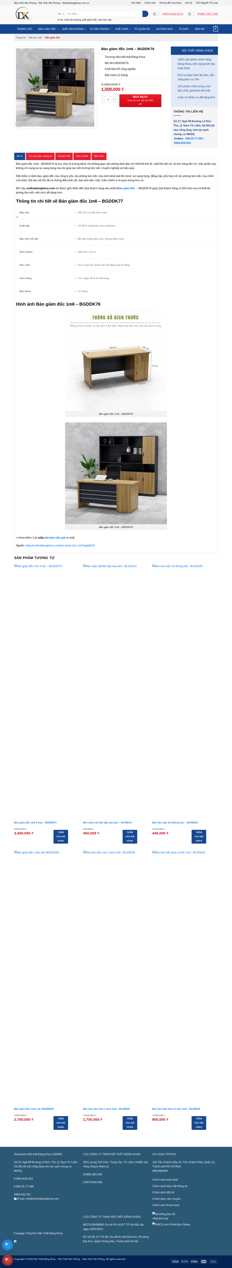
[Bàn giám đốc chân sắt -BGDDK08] (47, 977)
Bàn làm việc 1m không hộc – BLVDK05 (175, 822)
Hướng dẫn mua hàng (170, 3)
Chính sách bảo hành (165, 1179)
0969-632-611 (22, 1194)
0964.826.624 (182, 143)
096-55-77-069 (25, 1186)
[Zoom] (18, 124)
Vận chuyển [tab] (82, 156)
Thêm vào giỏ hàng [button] (60, 836)
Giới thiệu (136, 3)
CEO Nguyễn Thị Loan (207, 3)
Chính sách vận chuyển (166, 1198)
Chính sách (150, 3)
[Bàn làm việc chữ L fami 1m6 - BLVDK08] (116, 977)
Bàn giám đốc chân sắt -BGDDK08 (34, 1108)
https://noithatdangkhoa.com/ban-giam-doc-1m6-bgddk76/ (60, 545)
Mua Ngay (140, 96)
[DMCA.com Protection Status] (171, 1224)
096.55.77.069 (194, 138)
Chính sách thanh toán (166, 1205)
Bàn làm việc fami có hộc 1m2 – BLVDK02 (176, 1108)
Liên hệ (188, 3)
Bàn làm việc (35, 37)
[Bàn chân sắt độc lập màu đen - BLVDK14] (116, 691)
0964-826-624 (24, 1178)
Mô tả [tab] (20, 156)
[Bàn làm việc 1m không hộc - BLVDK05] (185, 691)
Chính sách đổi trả (163, 1192)
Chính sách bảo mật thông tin (170, 1186)
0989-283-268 (93, 1174)
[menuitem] (24, 29)
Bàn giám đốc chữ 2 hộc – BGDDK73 (35, 822)
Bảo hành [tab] (99, 156)
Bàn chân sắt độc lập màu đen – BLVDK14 (107, 822)
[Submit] (145, 14)
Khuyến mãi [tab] (64, 156)
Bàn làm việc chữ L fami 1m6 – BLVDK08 (106, 1108)
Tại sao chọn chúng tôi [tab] (40, 156)
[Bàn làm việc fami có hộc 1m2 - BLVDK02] (185, 977)
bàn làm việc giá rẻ (56, 537)
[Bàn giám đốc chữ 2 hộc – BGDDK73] (47, 691)
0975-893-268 (93, 1182)
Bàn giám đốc (52, 37)
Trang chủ (21, 37)
